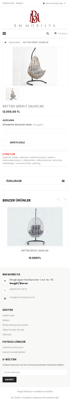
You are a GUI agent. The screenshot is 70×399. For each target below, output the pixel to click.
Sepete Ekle (17, 142)
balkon (51, 157)
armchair (57, 160)
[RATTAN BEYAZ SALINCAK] (35, 226)
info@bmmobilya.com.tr (22, 297)
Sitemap (7, 334)
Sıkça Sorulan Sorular (13, 329)
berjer (15, 157)
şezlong (36, 163)
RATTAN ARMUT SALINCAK (23, 106)
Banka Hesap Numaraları (15, 325)
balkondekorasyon (12, 160)
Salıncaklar (14, 42)
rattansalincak (44, 160)
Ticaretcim (27, 397)
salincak (24, 157)
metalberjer (8, 163)
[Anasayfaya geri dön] (5, 42)
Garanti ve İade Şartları (14, 352)
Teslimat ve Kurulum (13, 347)
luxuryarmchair (23, 163)
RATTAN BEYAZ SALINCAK (35, 250)
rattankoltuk (29, 160)
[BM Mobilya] (35, 18)
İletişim (19, 3)
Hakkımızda (8, 3)
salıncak (7, 157)
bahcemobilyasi (37, 157)
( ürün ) (62, 33)
